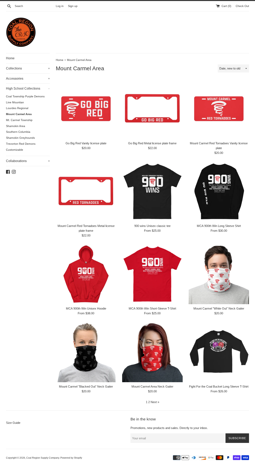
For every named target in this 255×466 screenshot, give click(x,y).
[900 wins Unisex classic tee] (152, 191)
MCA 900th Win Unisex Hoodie (86, 308)
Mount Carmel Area (19, 114)
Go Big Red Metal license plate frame (152, 143)
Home (10, 58)
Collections (28, 68)
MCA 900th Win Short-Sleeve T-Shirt (152, 308)
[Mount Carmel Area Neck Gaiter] (152, 352)
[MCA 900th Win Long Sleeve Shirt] (219, 191)
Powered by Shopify (71, 457)
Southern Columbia (18, 131)
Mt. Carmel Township (19, 120)
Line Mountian (15, 102)
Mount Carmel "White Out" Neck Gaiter (218, 308)
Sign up (72, 6)
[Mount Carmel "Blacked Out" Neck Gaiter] (86, 352)
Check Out (242, 6)
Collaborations (28, 161)
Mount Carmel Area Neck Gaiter (152, 386)
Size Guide (13, 422)
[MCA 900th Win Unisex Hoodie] (86, 274)
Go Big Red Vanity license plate (86, 143)
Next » (155, 402)
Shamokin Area (15, 126)
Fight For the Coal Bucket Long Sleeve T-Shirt (218, 386)
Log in (60, 6)
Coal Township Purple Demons (25, 96)
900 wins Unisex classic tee (152, 226)
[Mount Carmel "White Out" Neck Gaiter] (219, 274)
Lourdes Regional (17, 108)
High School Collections (27, 88)
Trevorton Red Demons (20, 143)
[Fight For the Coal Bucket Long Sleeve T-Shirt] (219, 352)
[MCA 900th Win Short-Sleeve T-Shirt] (152, 274)
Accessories (28, 78)
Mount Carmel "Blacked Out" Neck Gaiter (86, 386)
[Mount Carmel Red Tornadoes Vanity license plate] (219, 108)
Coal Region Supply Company (42, 457)
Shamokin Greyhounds (20, 137)
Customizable (14, 149)
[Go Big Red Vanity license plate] (86, 108)
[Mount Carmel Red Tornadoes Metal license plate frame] (86, 191)
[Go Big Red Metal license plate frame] (152, 108)
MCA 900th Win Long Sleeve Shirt (219, 226)
